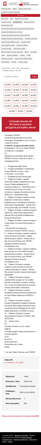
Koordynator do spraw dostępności (10, 12)
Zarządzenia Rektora (29, 22)
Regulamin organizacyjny (21, 18)
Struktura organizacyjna (25, 8)
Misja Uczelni (4, 18)
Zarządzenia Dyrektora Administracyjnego (12, 38)
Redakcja (14, 62)
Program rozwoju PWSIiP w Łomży (10, 42)
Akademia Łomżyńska (21, 435)
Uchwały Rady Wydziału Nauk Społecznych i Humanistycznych (17, 28)
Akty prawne (20, 15)
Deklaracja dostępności (20, 439)
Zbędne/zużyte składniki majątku (23, 58)
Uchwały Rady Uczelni (7, 25)
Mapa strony (33, 439)
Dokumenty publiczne (22, 45)
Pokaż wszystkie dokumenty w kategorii (20, 416)
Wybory (27, 52)
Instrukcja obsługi (22, 62)
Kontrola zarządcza (6, 48)
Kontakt (10, 441)
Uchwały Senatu (17, 22)
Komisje (29, 55)
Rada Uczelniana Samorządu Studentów (12, 52)
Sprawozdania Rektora (19, 48)
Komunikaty (34, 52)
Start (13, 68)
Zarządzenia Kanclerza (31, 38)
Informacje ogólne (6, 8)
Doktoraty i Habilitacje (12, 55)
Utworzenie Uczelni (6, 22)
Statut (11, 18)
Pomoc (4, 441)
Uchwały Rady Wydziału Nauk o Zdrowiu (11, 32)
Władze (15, 8)
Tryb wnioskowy (5, 62)
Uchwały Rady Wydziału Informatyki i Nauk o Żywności (15, 35)
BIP (18, 68)
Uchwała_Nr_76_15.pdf (14, 362)
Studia (3, 55)
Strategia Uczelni (25, 42)
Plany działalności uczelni (8, 45)
